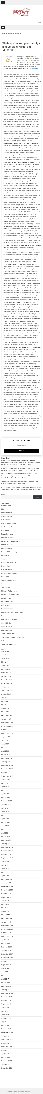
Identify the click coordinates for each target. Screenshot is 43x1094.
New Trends (5, 605)
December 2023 (7, 765)
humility (32, 200)
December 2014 (7, 1032)
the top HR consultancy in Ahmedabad (15, 371)
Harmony (22, 183)
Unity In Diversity (12, 413)
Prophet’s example (17, 311)
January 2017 (6, 990)
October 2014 (6, 1036)
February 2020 (6, 879)
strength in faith (15, 361)
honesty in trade (26, 188)
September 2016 (7, 1004)
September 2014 (7, 1039)
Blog (11, 74)
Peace (11, 259)
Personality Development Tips (12, 612)
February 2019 (6, 918)
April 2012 (5, 1054)
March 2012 (5, 1057)
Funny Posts (5, 555)
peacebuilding (8, 261)
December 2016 (7, 993)
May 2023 (4, 790)
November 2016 (7, 997)
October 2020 (6, 854)
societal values (8, 354)
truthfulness (24, 411)
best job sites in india (19, 107)
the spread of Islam (34, 368)
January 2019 (6, 922)
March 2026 (5, 669)
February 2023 (6, 801)
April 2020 (5, 876)
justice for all (32, 214)
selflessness (14, 347)
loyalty (21, 242)
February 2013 (6, 1047)
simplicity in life (30, 349)
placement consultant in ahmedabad (26, 273)
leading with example (28, 223)
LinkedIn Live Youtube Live (25, 226)
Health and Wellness (8, 562)
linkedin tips (30, 231)
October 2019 (6, 893)
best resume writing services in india (25, 119)
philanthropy (30, 264)
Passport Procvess (8, 609)
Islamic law (24, 204)
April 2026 (5, 666)
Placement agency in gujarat (32, 266)
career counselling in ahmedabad (24, 138)
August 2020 (6, 861)
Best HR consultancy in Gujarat (29, 91)
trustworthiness (15, 411)
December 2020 (7, 847)
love (22, 238)
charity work (25, 140)
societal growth (32, 352)
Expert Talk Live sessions (15, 162)
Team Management (8, 634)
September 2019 (7, 897)
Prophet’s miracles (15, 316)
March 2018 (5, 943)
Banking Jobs (6, 505)
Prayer (33, 302)
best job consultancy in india (16, 98)
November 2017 (7, 958)
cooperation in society (10, 148)
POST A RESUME (25, 302)
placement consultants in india (18, 278)
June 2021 (5, 826)
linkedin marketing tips (16, 228)
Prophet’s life (30, 314)
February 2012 (6, 1061)
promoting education (10, 304)
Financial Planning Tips (9, 552)
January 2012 (6, 1064)
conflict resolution (34, 145)
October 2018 (6, 933)
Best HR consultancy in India (12, 93)
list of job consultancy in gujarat (26, 233)
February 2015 (6, 1029)
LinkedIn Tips (6, 598)
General (11, 76)
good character (26, 178)
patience (31, 257)
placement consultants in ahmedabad (15, 276)
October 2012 (6, 1050)
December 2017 (7, 954)
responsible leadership (17, 340)
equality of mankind (9, 159)
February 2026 (6, 673)
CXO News (5, 530)
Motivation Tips (7, 602)
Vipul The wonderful (24, 418)
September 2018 (7, 936)
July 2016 (4, 1011)
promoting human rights (15, 307)
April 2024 (5, 751)
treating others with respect (26, 409)
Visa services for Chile (15, 420)
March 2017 (5, 982)
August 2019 (6, 901)
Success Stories (7, 630)
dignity (21, 150)
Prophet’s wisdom (9, 318)
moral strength (25, 245)
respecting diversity (16, 335)
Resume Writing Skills (9, 619)
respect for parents (28, 333)
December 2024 (7, 722)
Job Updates (6, 587)
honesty (18, 188)
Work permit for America (21, 428)
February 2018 (6, 947)
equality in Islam (21, 157)
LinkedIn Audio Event (9, 591)
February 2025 (6, 715)
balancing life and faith (28, 83)
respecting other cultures (30, 335)
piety (36, 264)
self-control (28, 344)
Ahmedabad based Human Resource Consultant (18, 81)
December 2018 (7, 926)
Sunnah (6, 363)
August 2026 (6, 651)
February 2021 (6, 840)
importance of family (29, 202)
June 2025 (5, 701)
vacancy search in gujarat (19, 416)
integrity (18, 204)
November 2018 (7, 929)
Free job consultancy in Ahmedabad (22, 174)
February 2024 (6, 758)
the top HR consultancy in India (19, 373)
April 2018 (5, 940)
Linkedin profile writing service (17, 231)
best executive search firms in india (23, 88)
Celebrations (16, 74)
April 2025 (5, 708)
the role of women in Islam (20, 368)
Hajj (17, 183)
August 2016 (6, 1007)
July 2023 (4, 783)
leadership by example (24, 219)
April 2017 (5, 979)
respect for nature (17, 333)
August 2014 (6, 1043)
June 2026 (5, 658)
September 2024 (7, 733)
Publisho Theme (12, 1091)
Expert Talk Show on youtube (16, 167)
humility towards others (15, 202)
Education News (7, 534)
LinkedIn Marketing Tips (10, 594)
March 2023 (5, 797)
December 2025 (7, 680)
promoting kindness (29, 307)
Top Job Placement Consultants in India (20, 399)
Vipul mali (14, 418)
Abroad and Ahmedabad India (21, 79)
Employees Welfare (8, 537)
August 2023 (6, 779)
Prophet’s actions (21, 309)
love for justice (32, 240)
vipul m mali (7, 418)
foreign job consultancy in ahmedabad (21, 171)
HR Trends (31, 76)
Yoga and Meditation (8, 644)
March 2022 (5, 822)
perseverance (8, 264)
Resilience (12, 330)
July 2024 (4, 740)
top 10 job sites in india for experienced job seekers (22, 380)
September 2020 (7, 858)
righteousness (14, 344)
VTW (34, 420)
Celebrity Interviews (8, 523)
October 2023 (6, 772)
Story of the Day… (7, 627)
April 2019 (5, 911)
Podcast (28, 283)
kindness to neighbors (29, 216)
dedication (29, 148)
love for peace (14, 242)
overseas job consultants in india (18, 257)
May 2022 (4, 815)
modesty (6, 245)
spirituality (7, 356)
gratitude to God (16, 181)
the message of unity (14, 366)
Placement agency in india (11, 269)
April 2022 (5, 819)
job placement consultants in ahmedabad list (17, 212)
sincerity (6, 352)
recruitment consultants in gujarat (29, 325)
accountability (35, 79)
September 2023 (7, 776)
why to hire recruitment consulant (13, 425)
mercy (26, 242)
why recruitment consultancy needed (28, 423)
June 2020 (5, 869)
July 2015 (4, 1022)
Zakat (14, 430)
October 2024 (6, 730)
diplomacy (37, 150)
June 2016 (5, 1015)
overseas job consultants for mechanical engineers (18, 252)
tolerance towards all (29, 375)
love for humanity (22, 240)
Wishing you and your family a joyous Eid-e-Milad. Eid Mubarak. (21, 47)
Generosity (20, 176)
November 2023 (7, 769)
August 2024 (6, 737)
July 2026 (4, 655)
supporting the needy (15, 363)
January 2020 (6, 883)
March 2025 (5, 712)
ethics (28, 159)
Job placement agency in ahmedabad (29, 209)
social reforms (22, 352)
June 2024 (5, 744)
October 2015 (6, 1018)
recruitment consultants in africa (21, 323)
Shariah (11, 349)
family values (24, 169)
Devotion (15, 150)
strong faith (36, 361)
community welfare (14, 145)
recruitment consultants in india (13, 328)
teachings (25, 363)
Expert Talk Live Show (29, 162)
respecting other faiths (10, 337)
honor (9, 190)
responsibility (22, 337)
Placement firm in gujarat (19, 280)
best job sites (27, 105)
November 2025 (7, 683)
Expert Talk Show (7, 545)
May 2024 (4, 747)
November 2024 (7, 726)
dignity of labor (28, 150)
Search (3, 494)
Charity (19, 140)
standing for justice (27, 359)
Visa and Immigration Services (12, 637)
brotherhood (24, 136)
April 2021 (5, 833)
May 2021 (4, 829)
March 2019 (5, 915)
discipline (6, 152)
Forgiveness (7, 174)
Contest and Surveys (27, 74)
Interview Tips (6, 584)
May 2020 (4, 872)
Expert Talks (28, 167)
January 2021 (6, 844)
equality (14, 157)
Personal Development (19, 264)
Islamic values (33, 204)
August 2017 (6, 968)
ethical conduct (20, 159)
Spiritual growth (29, 354)
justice (26, 214)
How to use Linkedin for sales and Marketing (25, 190)
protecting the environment (23, 318)
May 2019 (4, 908)
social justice (13, 352)
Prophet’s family (28, 311)
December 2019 (7, 886)
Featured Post (6, 548)
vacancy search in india (33, 416)
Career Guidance (7, 516)
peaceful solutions (31, 261)
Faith (17, 169)
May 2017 (4, 975)
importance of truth (9, 204)
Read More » (34, 68)
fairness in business (9, 169)
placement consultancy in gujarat (21, 271)
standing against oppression (12, 359)
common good (26, 143)
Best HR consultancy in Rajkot (29, 93)
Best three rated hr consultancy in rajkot (20, 126)
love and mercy (29, 238)
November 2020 (7, 851)
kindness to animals (16, 216)
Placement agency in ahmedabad (13, 266)
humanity (26, 200)
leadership (14, 219)
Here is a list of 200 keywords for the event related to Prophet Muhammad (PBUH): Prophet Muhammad (21, 186)
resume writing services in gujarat (21, 342)
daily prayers (21, 148)
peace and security (30, 259)
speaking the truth (18, 354)
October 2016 (6, 1000)
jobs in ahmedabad (17, 214)
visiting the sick (27, 420)
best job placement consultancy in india (19, 102)
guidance (24, 181)
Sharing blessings (20, 349)
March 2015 (5, 1025)
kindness (6, 216)
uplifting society (22, 413)
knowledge (7, 219)
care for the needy (33, 136)
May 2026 (4, 662)
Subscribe (21, 451)
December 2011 (7, 1068)
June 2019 (5, 904)
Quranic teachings (13, 321)
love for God (12, 240)
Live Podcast (16, 238)
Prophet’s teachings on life (29, 316)
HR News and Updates (20, 76)
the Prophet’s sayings (27, 366)
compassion (24, 145)
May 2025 (4, 705)
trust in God (7, 411)
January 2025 (6, 719)
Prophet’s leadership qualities (17, 314)
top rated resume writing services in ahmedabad (21, 404)
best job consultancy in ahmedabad (14, 95)
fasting (31, 169)
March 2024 (5, 755)
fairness (35, 167)
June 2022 (5, 812)
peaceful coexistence (19, 261)
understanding (33, 411)
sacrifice (21, 344)
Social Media (6, 623)
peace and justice (19, 259)
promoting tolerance (10, 309)
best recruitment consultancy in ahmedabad (20, 114)
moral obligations (15, 245)
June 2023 (5, 787)
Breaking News (6, 513)
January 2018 (6, 950)
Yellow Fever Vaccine (9, 641)
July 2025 (4, 698)
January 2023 (6, 804)
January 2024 (6, 762)
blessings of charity (13, 136)
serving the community (25, 347)
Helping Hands (6, 570)
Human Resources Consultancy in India (20, 197)
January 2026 (6, 676)
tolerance (19, 375)
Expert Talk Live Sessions (10, 541)
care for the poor (8, 138)
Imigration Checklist (8, 580)
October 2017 (6, 961)
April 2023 (5, 794)
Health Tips (5, 566)
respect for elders (27, 330)
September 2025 (7, 690)
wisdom (26, 425)
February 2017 (6, 986)
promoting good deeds (23, 304)
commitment (17, 143)
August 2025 (6, 694)
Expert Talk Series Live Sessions (23, 164)
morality (32, 245)
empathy (12, 152)
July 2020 (4, 865)
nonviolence (22, 247)
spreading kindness (16, 356)
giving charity (28, 176)
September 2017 (7, 965)
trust (36, 409)
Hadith (13, 183)
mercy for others (33, 242)
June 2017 (5, 972)
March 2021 (5, 836)
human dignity (24, 193)
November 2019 (7, 890)
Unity (5, 413)
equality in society (32, 157)
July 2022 (4, 808)
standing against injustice (30, 356)
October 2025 (6, 687)
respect (18, 330)
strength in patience (26, 361)
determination (8, 150)
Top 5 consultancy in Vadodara (29, 382)
